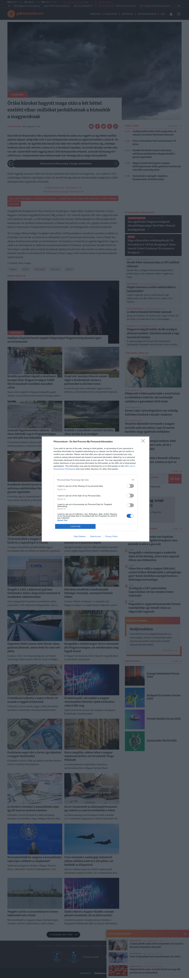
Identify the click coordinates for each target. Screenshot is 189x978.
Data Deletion (80, 536)
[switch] (130, 486)
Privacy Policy (111, 536)
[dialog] (95, 489)
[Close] (144, 441)
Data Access (95, 536)
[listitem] (95, 479)
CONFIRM (75, 526)
